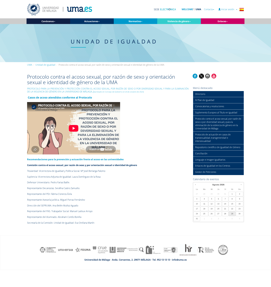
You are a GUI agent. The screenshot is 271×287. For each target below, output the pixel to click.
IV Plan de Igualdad (204, 100)
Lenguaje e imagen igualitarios (210, 159)
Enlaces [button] (222, 21)
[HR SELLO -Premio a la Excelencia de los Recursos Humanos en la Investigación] (188, 249)
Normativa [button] (135, 21)
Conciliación (201, 153)
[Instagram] (207, 75)
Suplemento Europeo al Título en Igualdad (216, 112)
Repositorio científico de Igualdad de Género (217, 147)
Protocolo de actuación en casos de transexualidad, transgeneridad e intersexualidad (213, 138)
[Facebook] (195, 75)
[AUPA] (118, 249)
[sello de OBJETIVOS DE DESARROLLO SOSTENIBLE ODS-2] (48, 249)
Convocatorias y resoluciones (209, 106)
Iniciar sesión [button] (228, 9)
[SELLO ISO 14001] (170, 249)
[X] (201, 75)
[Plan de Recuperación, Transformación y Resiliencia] (205, 249)
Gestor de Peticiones (205, 171)
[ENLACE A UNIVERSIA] (65, 249)
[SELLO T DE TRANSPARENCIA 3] (153, 249)
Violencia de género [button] (178, 21)
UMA (29, 64)
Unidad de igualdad (45, 64)
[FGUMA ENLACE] (83, 249)
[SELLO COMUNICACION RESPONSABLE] (135, 249)
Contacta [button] (208, 9)
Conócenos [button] (47, 21)
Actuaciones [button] (91, 21)
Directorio (200, 94)
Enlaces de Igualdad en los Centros (212, 165)
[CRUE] (100, 249)
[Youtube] (214, 75)
